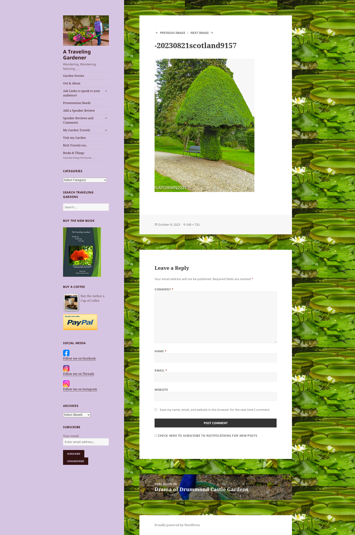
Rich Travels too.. (75, 145)
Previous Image (172, 33)
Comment (164, 289)
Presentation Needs (77, 103)
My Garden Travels (76, 130)
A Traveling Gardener (77, 54)
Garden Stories (73, 76)
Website (161, 390)
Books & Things (79, 155)
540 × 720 (193, 225)
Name (161, 351)
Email (161, 370)
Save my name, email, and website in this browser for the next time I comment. (215, 410)
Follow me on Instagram (80, 389)
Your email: (71, 436)
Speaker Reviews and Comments (78, 120)
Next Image (199, 33)
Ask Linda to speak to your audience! (81, 93)
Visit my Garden (74, 138)
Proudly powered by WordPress (177, 525)
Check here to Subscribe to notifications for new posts (207, 436)
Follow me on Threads (78, 374)
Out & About (71, 83)
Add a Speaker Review (79, 110)
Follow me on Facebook (79, 358)
